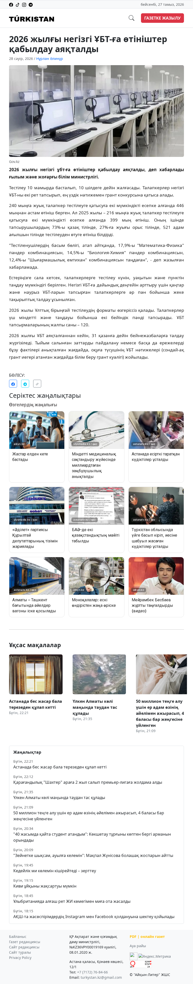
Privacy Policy (20, 957)
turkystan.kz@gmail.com (101, 977)
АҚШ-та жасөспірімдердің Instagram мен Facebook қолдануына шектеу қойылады (93, 916)
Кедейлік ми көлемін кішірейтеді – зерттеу (54, 870)
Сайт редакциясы (24, 947)
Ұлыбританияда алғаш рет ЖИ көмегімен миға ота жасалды (71, 901)
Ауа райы (138, 945)
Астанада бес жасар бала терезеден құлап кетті (60, 767)
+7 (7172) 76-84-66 (92, 972)
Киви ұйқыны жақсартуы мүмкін (44, 886)
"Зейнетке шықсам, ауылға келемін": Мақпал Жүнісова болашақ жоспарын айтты (93, 855)
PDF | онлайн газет (147, 936)
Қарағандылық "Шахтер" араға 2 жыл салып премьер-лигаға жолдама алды (87, 782)
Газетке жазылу (162, 18)
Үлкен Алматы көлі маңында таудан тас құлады (59, 797)
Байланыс (17, 936)
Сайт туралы (20, 952)
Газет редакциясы (24, 941)
